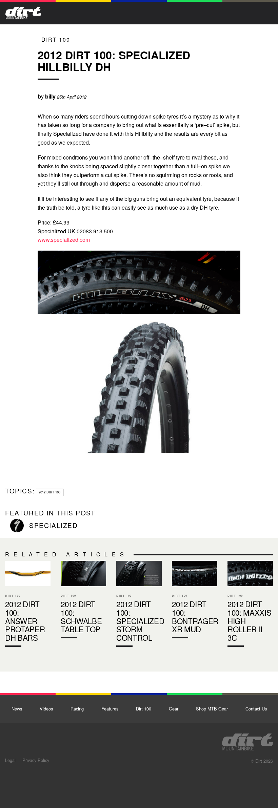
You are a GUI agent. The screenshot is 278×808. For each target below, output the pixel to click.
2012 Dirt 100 (49, 492)
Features (109, 708)
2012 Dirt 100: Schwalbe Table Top (83, 601)
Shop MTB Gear (212, 708)
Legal (10, 760)
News (17, 708)
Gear (173, 708)
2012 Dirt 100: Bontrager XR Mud (194, 601)
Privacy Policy (35, 760)
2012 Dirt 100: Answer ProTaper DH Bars (28, 605)
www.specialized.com (64, 239)
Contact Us (256, 708)
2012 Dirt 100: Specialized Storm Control (139, 605)
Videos (46, 708)
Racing (77, 708)
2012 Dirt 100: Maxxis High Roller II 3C (250, 605)
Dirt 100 (55, 39)
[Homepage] (247, 740)
